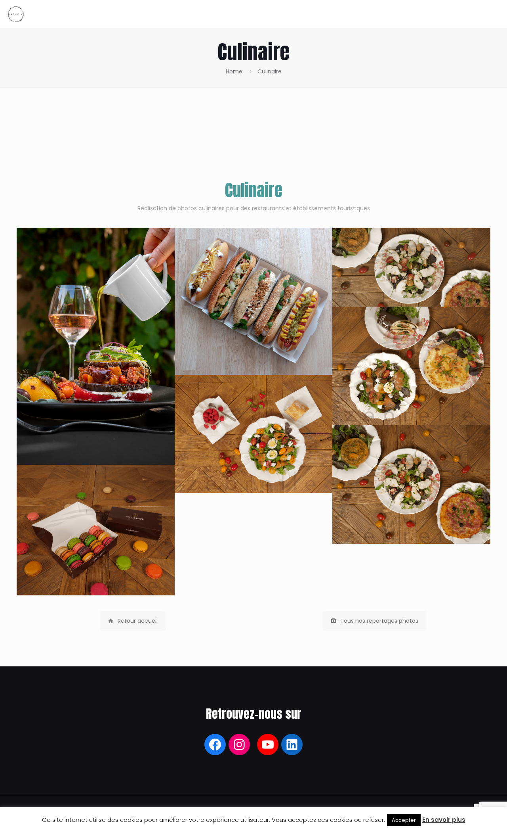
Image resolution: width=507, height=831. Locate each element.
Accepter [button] (404, 820)
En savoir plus (443, 820)
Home (234, 71)
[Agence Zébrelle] (16, 14)
